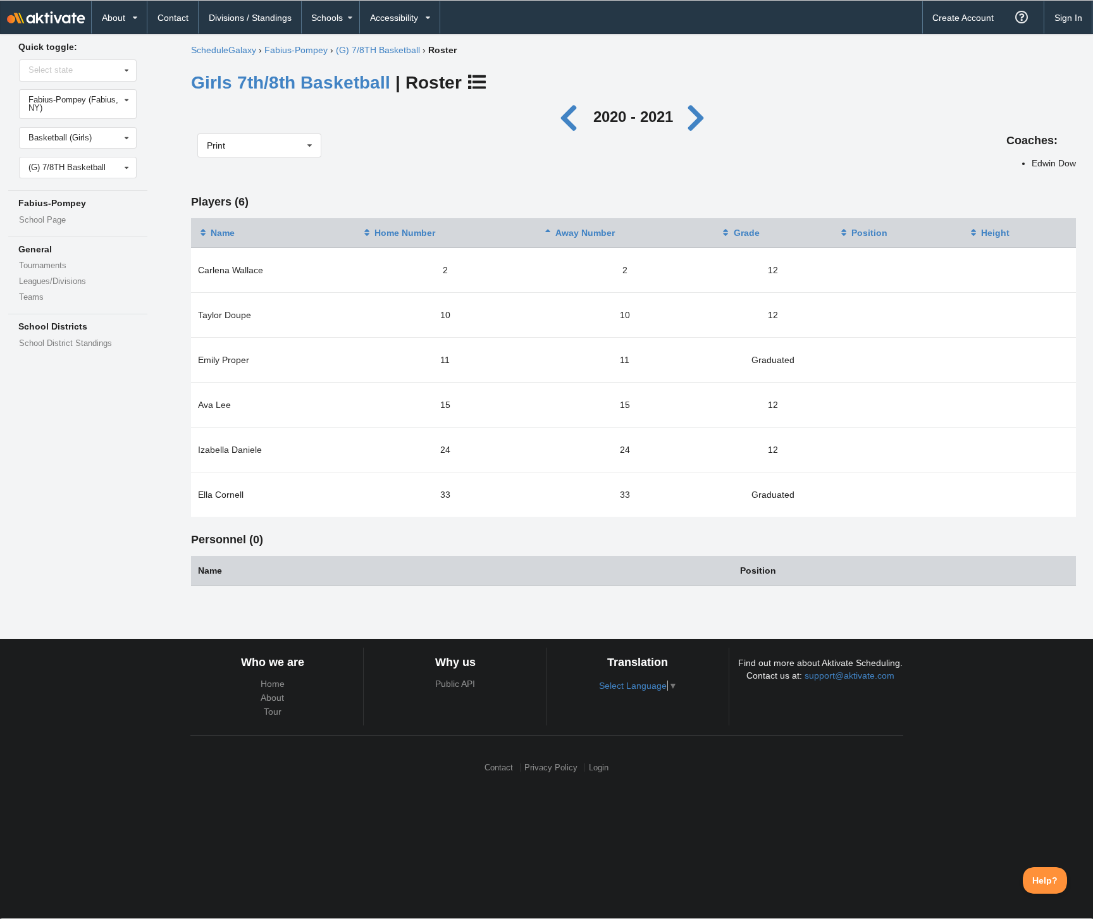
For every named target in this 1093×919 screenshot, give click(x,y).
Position (869, 233)
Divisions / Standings (250, 18)
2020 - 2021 (633, 116)
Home (273, 684)
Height (995, 233)
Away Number (585, 233)
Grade (747, 233)
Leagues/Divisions (52, 281)
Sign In (1068, 18)
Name (223, 233)
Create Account (963, 18)
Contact (172, 18)
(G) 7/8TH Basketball (378, 50)
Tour (272, 711)
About (272, 698)
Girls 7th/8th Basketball (290, 82)
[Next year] (696, 116)
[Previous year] (572, 116)
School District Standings (65, 343)
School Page (42, 220)
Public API (455, 684)
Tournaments (42, 265)
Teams (31, 297)
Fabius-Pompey (296, 50)
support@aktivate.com (849, 675)
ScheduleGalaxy (223, 50)
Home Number (404, 233)
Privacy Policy (550, 767)
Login (598, 767)
